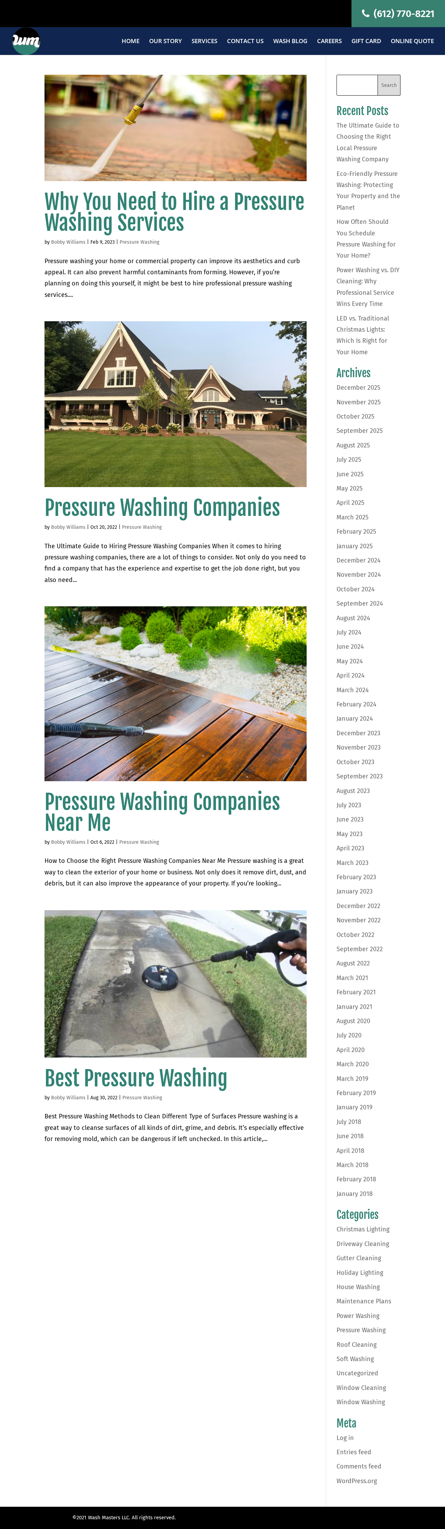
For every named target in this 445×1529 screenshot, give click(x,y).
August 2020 (353, 1021)
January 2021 (354, 1007)
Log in (345, 1438)
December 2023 (358, 733)
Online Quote (412, 42)
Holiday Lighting (360, 1273)
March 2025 (353, 517)
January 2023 (355, 891)
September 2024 (360, 603)
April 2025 (350, 503)
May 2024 (350, 661)
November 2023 (359, 747)
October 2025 (355, 416)
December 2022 (358, 906)
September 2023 (360, 776)
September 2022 (360, 949)
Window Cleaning (361, 1388)
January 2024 (355, 718)
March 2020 (353, 1064)
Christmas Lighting (363, 1229)
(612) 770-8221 (403, 13)
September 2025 (360, 431)
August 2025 (353, 445)
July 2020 (349, 1035)
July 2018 (349, 1122)
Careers (329, 42)
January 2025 (355, 546)
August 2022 (353, 963)
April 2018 (350, 1151)
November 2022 (359, 920)
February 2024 (357, 704)
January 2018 (355, 1194)
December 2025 (358, 387)
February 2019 (356, 1093)
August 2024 (353, 618)
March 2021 (352, 978)
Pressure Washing (139, 242)
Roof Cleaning (357, 1345)
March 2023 (353, 863)
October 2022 (355, 935)
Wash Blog (290, 42)
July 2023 (349, 805)
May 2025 (350, 488)
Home (130, 42)
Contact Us (245, 42)
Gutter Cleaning (359, 1258)
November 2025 (359, 402)
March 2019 (352, 1079)
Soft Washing (355, 1359)
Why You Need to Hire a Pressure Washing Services (174, 212)
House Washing (358, 1287)
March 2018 (353, 1165)
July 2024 (349, 632)
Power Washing (358, 1316)
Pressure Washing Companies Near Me (162, 812)
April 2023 (350, 848)
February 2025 (356, 531)
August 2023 (353, 791)
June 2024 (350, 646)
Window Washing (361, 1402)
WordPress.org (357, 1481)
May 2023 (350, 834)
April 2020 (351, 1050)
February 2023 (356, 877)
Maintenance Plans (364, 1301)
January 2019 (354, 1107)
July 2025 (349, 459)
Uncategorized (357, 1373)
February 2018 (356, 1179)
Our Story (165, 42)
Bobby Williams (68, 242)
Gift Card (366, 42)
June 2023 (350, 819)
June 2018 (350, 1136)
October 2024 (356, 589)
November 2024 (359, 575)
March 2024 (353, 690)
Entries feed (354, 1452)
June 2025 (350, 474)
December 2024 (359, 560)
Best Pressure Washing (136, 1078)
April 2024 (351, 675)
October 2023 (355, 762)
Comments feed (359, 1466)
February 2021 (356, 992)
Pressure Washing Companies (162, 508)
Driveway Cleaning (363, 1244)
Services (204, 42)
